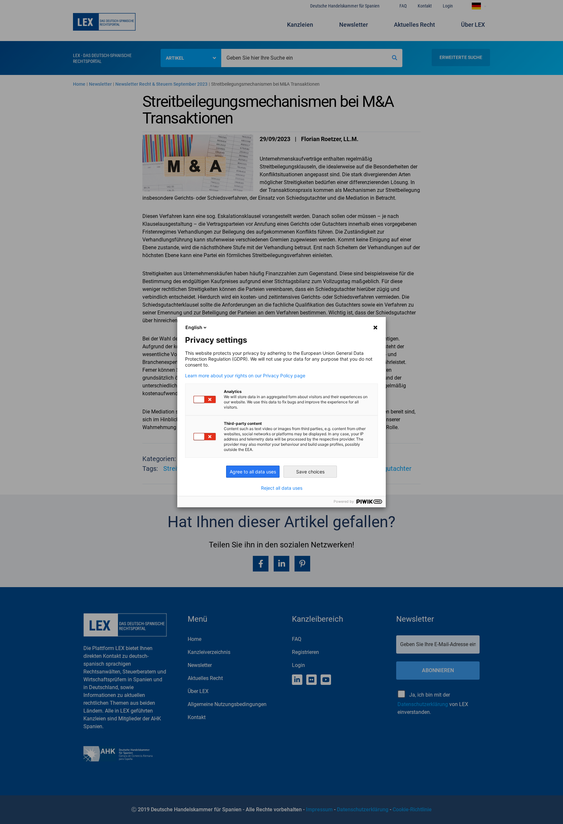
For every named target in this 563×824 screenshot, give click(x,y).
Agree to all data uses (253, 471)
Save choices (310, 471)
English (193, 327)
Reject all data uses (281, 488)
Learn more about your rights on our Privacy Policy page (245, 375)
